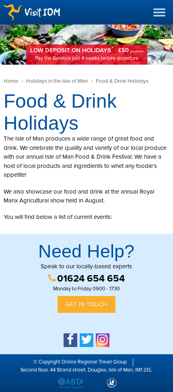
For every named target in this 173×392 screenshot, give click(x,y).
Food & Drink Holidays (122, 81)
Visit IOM (32, 12)
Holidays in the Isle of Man (57, 81)
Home (11, 81)
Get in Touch (86, 304)
